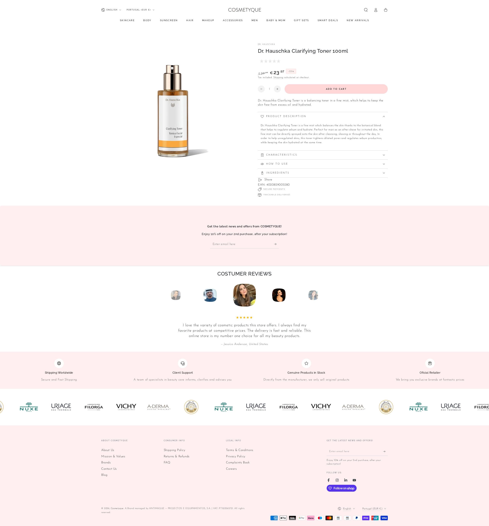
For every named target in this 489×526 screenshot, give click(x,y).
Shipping (278, 77)
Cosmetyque (117, 508)
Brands (106, 462)
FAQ (167, 462)
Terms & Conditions (239, 450)
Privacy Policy (235, 456)
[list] (244, 372)
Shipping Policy (174, 450)
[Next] (322, 295)
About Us (107, 450)
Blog (104, 475)
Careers (231, 468)
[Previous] (167, 295)
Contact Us (109, 468)
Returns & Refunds (176, 456)
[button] (366, 10)
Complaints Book (237, 462)
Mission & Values (113, 456)
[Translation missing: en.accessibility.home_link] (244, 10)
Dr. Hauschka (266, 44)
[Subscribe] (276, 244)
